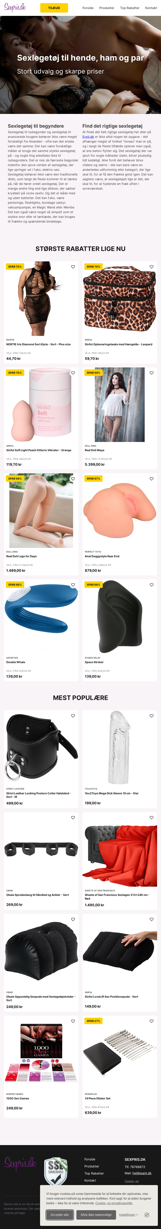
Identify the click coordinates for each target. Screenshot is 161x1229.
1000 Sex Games (17, 1098)
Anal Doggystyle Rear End (102, 556)
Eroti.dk (88, 137)
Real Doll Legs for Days (21, 556)
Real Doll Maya (94, 450)
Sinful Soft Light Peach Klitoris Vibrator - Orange (38, 450)
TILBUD (54, 8)
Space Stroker (94, 662)
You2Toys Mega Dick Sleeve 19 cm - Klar (112, 793)
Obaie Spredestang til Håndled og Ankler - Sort (37, 894)
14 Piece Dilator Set (97, 1098)
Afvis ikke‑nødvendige (96, 1214)
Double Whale (15, 662)
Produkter (106, 8)
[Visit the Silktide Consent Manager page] (147, 1215)
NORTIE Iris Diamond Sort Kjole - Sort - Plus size (38, 344)
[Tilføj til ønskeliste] (73, 266)
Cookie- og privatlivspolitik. (114, 1203)
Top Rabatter (129, 8)
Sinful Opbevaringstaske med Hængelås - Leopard (118, 344)
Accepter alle (60, 1214)
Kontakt (151, 8)
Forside (87, 8)
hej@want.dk (142, 1173)
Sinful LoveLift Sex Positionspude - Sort (111, 996)
